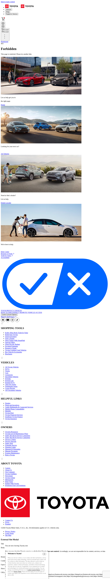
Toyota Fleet (9, 413)
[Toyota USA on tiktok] (17, 321)
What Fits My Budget (12, 344)
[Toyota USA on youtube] (8, 321)
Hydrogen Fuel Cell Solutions (15, 485)
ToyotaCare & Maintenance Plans (16, 434)
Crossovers (9, 375)
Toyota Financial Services (14, 415)
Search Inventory (11, 337)
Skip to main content (8, 2)
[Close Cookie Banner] (44, 554)
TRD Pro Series (10, 384)
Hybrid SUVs (10, 382)
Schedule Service (11, 445)
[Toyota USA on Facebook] (3, 321)
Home (3, 105)
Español (8, 524)
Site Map (8, 535)
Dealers (7, 403)
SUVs (7, 369)
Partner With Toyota (12, 483)
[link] (7, 254)
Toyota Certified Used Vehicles (15, 350)
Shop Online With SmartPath (15, 340)
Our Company (10, 472)
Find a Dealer (9, 338)
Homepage (4, 42)
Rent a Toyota (10, 455)
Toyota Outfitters (11, 474)
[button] (9, 315)
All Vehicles (5, 154)
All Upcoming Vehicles (13, 390)
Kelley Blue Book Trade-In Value (16, 333)
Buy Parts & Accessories (13, 352)
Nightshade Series (11, 386)
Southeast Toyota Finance (14, 417)
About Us (8, 470)
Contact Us (9, 520)
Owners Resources (11, 432)
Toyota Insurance (11, 419)
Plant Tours (9, 482)
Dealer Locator (6, 203)
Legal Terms (9, 533)
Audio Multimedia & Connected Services (19, 407)
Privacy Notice (10, 531)
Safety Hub (9, 443)
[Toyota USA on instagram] (12, 321)
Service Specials (10, 441)
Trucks (7, 371)
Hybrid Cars (9, 381)
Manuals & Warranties (12, 449)
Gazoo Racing (10, 388)
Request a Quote (10, 348)
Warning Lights (10, 447)
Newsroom (9, 476)
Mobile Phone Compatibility (14, 409)
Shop (7, 12)
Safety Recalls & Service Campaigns (17, 436)
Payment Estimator (11, 346)
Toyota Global (10, 478)
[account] (3, 25)
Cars (6, 373)
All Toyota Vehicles (12, 367)
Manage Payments (11, 451)
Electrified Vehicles (11, 377)
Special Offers (10, 342)
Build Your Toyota (11, 335)
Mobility (8, 411)
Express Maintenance (12, 453)
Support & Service (11, 14)
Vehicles (8, 9)
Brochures (8, 354)
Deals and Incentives (12, 405)
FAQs (7, 522)
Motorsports (9, 480)
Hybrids (8, 379)
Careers (7, 468)
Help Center (5, 252)
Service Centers (10, 439)
